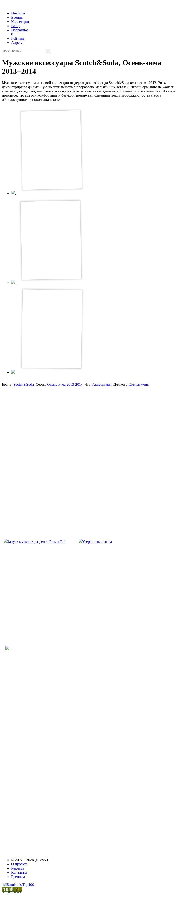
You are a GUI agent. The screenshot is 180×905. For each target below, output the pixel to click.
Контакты (19, 872)
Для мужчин (139, 384)
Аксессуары (102, 384)
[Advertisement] (39, 451)
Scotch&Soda (23, 384)
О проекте (19, 864)
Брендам (18, 877)
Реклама (17, 868)
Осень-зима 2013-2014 (65, 384)
